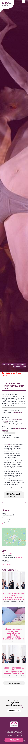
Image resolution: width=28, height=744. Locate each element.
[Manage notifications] (24, 740)
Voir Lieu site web (6, 564)
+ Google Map (18, 557)
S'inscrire (13, 711)
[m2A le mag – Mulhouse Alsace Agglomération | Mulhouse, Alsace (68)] (11, 4)
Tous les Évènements (13, 683)
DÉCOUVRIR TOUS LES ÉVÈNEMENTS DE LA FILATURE (13, 495)
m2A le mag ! (21, 706)
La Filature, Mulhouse (7, 553)
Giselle (6, 421)
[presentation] (13, 580)
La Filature (7, 444)
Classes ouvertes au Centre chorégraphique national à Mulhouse (13, 596)
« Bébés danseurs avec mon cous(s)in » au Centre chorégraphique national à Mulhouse (13, 634)
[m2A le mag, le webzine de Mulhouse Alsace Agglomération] (14, 726)
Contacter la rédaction (14, 740)
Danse (3, 523)
